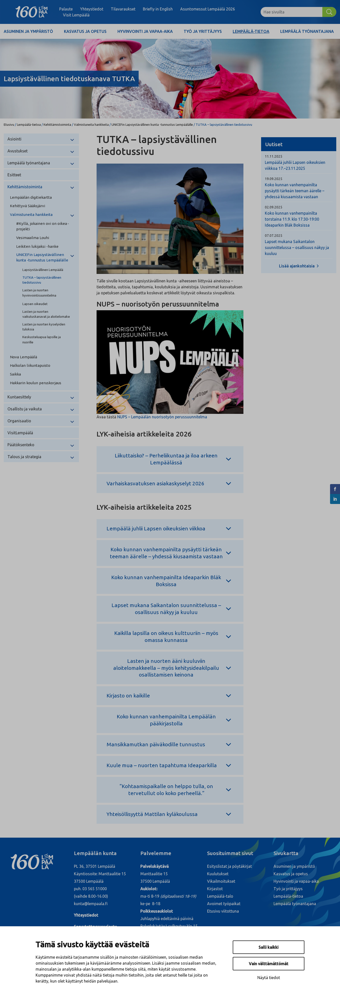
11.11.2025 (273, 156)
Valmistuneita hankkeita (91, 124)
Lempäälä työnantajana (307, 31)
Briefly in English (158, 9)
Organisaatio (19, 421)
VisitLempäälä (20, 433)
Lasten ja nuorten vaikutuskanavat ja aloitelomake (46, 314)
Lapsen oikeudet (35, 304)
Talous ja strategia (24, 456)
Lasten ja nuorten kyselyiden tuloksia (43, 326)
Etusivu (9, 124)
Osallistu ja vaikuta (24, 409)
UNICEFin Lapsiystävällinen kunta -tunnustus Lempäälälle (152, 124)
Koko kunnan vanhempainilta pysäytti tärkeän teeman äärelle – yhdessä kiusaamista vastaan (294, 191)
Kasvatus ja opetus (85, 31)
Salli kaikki (269, 947)
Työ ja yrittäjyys (203, 31)
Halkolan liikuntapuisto (30, 365)
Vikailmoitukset (221, 881)
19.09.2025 (273, 179)
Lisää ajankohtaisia (297, 266)
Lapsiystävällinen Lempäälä (42, 270)
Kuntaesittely (19, 397)
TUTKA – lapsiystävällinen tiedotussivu (41, 279)
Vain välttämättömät (268, 963)
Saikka (15, 374)
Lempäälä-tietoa (251, 31)
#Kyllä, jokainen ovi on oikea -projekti (42, 226)
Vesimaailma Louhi (32, 238)
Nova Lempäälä (23, 357)
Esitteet (14, 175)
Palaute (66, 9)
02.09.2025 (273, 207)
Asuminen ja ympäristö (28, 31)
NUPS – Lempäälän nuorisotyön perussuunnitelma (162, 417)
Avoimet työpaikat (223, 903)
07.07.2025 (273, 236)
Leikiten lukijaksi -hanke (37, 246)
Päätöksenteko (20, 444)
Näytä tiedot (268, 977)
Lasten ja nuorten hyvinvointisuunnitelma (39, 292)
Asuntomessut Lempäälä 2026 (207, 9)
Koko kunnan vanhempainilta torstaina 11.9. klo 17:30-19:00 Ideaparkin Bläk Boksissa (292, 219)
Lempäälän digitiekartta (31, 197)
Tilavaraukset (123, 9)
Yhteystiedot (91, 9)
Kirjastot (215, 888)
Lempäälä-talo (220, 896)
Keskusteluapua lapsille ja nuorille (41, 339)
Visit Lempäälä (76, 15)
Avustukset (17, 151)
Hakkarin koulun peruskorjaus (35, 383)
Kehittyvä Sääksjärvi (27, 206)
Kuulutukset (217, 874)
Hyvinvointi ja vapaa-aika (145, 31)
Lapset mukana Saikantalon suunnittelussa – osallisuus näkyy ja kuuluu (297, 247)
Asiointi (14, 139)
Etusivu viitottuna (223, 911)
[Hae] (329, 12)
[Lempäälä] (31, 12)
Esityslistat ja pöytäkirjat (229, 866)
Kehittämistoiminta (57, 124)
